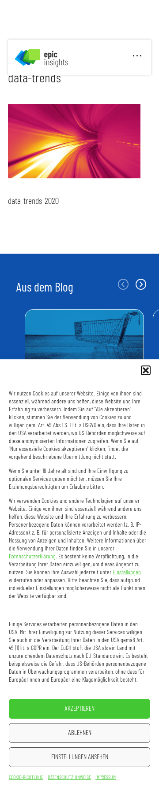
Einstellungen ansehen (79, 757)
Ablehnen (79, 733)
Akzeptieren (79, 708)
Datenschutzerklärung (32, 557)
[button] (145, 370)
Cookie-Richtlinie (26, 777)
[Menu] (137, 57)
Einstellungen (127, 572)
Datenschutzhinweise (69, 777)
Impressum (105, 777)
